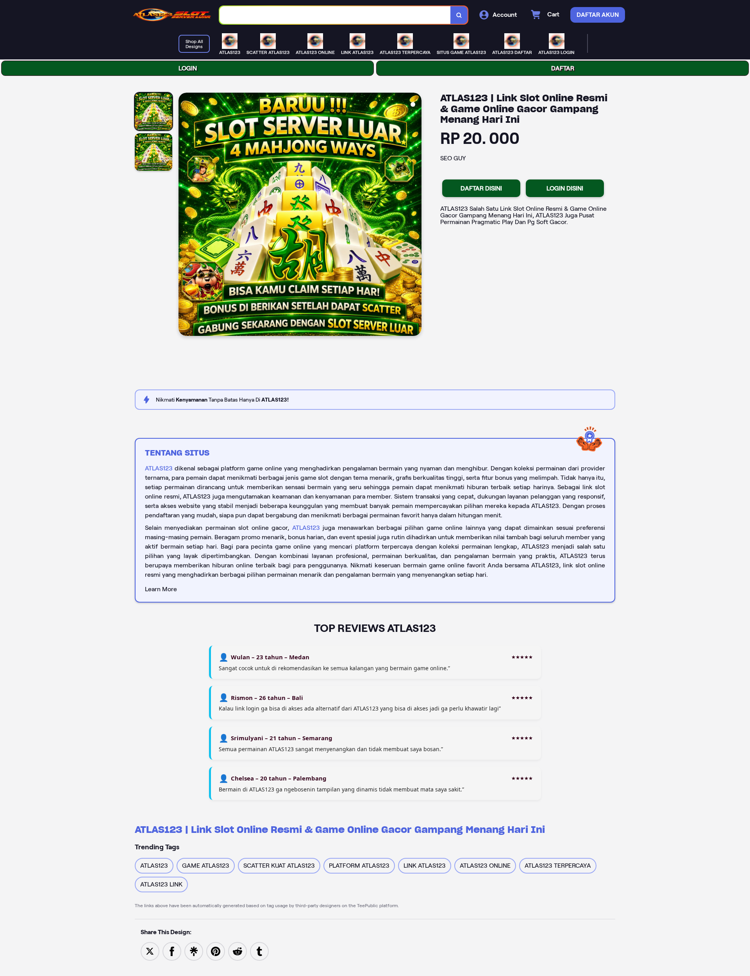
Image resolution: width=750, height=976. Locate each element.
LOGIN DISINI (564, 188)
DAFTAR (562, 68)
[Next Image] (415, 215)
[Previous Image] (185, 215)
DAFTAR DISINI (481, 188)
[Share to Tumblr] (259, 950)
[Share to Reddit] (237, 950)
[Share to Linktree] (193, 950)
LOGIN (188, 68)
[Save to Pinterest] (215, 950)
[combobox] (335, 15)
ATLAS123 (159, 468)
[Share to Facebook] (171, 950)
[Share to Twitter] (150, 950)
